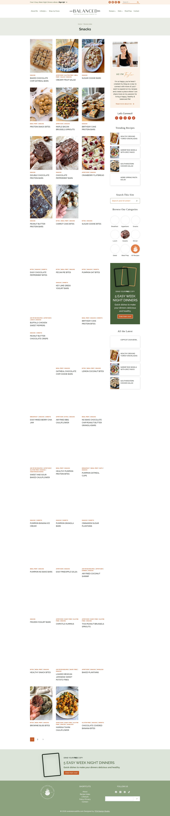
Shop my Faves (54, 11)
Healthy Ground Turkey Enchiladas (129, 137)
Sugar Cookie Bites (91, 224)
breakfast (34, 416)
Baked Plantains (90, 672)
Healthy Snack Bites (40, 672)
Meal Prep (128, 11)
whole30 (100, 669)
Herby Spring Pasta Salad (129, 179)
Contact (136, 11)
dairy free (68, 619)
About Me (34, 11)
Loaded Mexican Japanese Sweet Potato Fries (64, 677)
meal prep (33, 123)
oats (101, 468)
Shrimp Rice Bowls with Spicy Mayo (129, 151)
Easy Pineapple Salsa (66, 572)
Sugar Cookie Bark (91, 78)
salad (63, 77)
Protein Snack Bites (40, 127)
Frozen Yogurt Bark (40, 622)
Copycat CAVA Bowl (129, 340)
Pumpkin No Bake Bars (41, 572)
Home (80, 24)
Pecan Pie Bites (63, 272)
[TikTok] (119, 2)
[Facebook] (110, 2)
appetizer (59, 75)
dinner (84, 570)
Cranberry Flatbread (93, 175)
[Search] (136, 201)
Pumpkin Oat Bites (91, 272)
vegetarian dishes (36, 471)
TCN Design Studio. (102, 811)
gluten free (68, 75)
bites (58, 221)
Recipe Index (88, 24)
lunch (32, 319)
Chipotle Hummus (65, 624)
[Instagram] (113, 2)
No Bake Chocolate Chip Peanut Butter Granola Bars (92, 422)
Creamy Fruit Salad (66, 80)
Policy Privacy (85, 799)
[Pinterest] (116, 2)
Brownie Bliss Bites (40, 725)
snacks (32, 75)
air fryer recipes (36, 318)
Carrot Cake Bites (65, 224)
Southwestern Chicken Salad (127, 165)
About (85, 792)
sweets (44, 269)
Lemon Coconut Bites (93, 371)
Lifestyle (85, 797)
